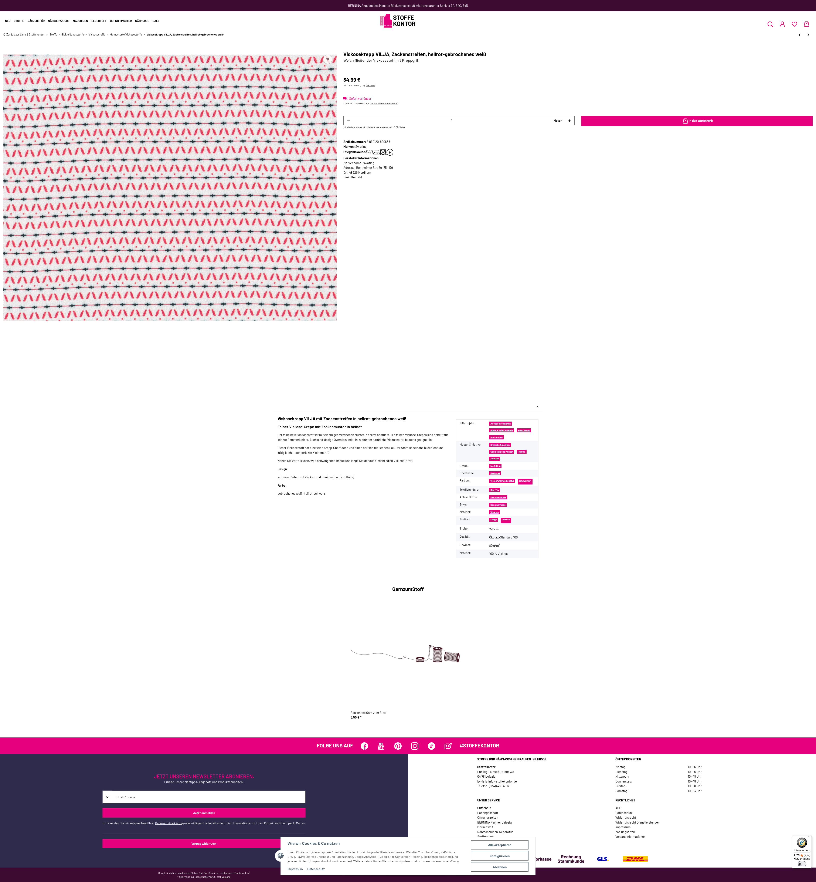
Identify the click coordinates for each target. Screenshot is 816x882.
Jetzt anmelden (204, 813)
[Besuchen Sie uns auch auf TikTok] (431, 746)
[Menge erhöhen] (569, 120)
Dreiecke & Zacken (500, 444)
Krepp (493, 519)
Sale (156, 21)
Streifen (494, 458)
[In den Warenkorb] (6, 49)
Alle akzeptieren (499, 845)
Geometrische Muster (501, 451)
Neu (7, 21)
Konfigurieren (500, 856)
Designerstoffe (498, 497)
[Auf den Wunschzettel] (327, 59)
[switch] (802, 863)
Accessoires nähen (500, 423)
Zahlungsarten (625, 832)
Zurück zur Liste (16, 34)
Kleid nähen (524, 430)
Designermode (498, 504)
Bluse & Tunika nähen (501, 430)
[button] (770, 24)
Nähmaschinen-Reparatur (495, 832)
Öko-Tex (494, 490)
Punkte (521, 451)
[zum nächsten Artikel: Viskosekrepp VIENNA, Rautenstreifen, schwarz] (808, 34)
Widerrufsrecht (625, 817)
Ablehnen (500, 867)
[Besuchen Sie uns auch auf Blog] (448, 746)
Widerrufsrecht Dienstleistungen (637, 822)
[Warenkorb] (806, 24)
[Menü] (809, 837)
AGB (618, 808)
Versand (370, 85)
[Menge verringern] (348, 120)
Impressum (295, 869)
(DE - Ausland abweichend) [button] (384, 103)
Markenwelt (485, 827)
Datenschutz (316, 869)
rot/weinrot (525, 480)
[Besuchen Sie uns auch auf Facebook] (364, 746)
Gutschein (484, 808)
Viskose (494, 512)
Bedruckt (495, 473)
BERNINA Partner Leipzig (494, 822)
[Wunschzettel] (794, 24)
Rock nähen (496, 437)
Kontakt (356, 177)
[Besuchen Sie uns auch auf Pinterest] (397, 746)
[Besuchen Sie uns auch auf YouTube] (381, 746)
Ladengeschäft (487, 813)
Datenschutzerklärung (169, 823)
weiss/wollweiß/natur (502, 480)
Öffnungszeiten (487, 817)
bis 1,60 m (495, 465)
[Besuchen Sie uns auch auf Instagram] (414, 746)
